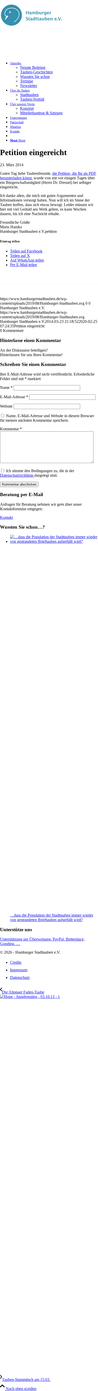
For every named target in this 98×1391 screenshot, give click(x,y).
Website (6, 406)
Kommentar (11, 429)
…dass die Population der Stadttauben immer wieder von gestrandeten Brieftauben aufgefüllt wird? (51, 917)
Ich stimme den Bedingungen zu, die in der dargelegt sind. (37, 473)
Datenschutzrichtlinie (17, 475)
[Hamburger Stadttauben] (31, 29)
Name (6, 387)
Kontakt (6, 517)
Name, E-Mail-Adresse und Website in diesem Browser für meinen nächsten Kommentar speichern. (47, 418)
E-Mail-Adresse (14, 397)
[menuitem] (54, 74)
